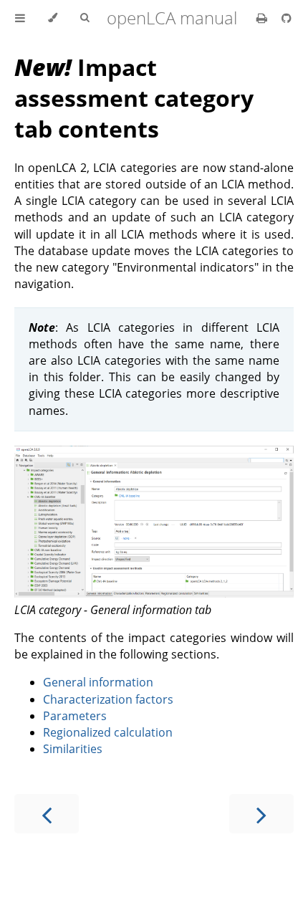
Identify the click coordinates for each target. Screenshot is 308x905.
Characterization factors (108, 699)
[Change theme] (53, 18)
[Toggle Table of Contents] (20, 18)
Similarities (72, 749)
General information (98, 682)
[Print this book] (263, 18)
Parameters (75, 716)
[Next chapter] (261, 813)
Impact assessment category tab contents (134, 98)
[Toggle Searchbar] (84, 18)
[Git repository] (286, 18)
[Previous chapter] (46, 813)
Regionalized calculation (108, 732)
